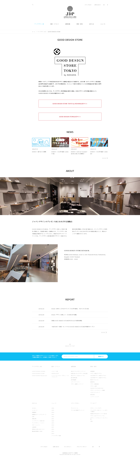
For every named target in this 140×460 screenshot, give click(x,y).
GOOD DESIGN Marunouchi (39, 375)
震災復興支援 (74, 377)
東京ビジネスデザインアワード (78, 371)
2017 (53, 427)
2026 (53, 408)
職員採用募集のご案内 (37, 431)
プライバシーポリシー (82, 446)
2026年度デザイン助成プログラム (98, 377)
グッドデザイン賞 (39, 24)
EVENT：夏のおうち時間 (39, 151)
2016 (53, 429)
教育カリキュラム (94, 379)
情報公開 (34, 418)
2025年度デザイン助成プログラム (98, 375)
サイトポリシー (67, 446)
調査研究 (92, 381)
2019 (53, 422)
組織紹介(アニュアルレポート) (39, 414)
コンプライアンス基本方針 (38, 420)
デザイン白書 (93, 386)
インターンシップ (94, 396)
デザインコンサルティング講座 (97, 390)
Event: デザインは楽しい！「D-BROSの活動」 (65, 314)
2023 (53, 414)
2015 (53, 431)
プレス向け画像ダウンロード (77, 410)
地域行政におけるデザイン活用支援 (79, 373)
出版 (91, 421)
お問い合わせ (97, 4)
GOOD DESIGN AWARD (38, 371)
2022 (53, 416)
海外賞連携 (73, 379)
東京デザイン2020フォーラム (78, 375)
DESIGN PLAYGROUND (96, 388)
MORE (104, 158)
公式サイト (70, 103)
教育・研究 (80, 24)
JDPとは (91, 24)
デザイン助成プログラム (96, 373)
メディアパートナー (75, 381)
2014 (53, 433)
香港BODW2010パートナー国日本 (98, 413)
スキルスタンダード (95, 392)
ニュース (102, 24)
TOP (70, 346)
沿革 (33, 416)
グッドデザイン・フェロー (38, 422)
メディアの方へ (88, 4)
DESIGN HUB (55, 373)
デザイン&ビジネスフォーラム (97, 415)
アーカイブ (93, 403)
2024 (53, 412)
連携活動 (67, 24)
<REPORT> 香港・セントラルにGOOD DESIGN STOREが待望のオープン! (73, 326)
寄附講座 (92, 371)
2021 (53, 418)
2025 (53, 410)
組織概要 (34, 412)
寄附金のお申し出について (38, 429)
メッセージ (34, 410)
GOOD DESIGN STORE (38, 373)
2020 (53, 420)
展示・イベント (54, 24)
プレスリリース (74, 408)
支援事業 (34, 427)
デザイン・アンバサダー (96, 408)
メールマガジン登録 (56, 435)
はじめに (34, 408)
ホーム (33, 31)
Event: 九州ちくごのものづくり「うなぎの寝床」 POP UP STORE (70, 308)
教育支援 (92, 394)
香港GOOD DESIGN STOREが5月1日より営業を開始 (67, 320)
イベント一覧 (55, 371)
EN (104, 4)
